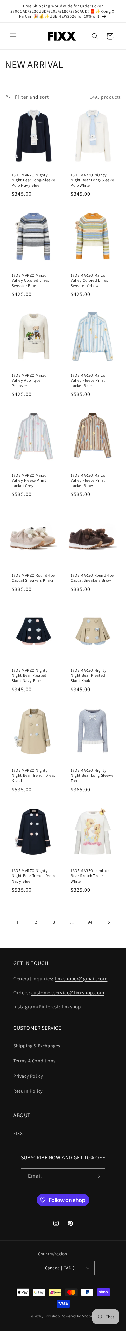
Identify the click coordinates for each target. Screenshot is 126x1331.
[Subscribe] (97, 1176)
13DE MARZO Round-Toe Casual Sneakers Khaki (33, 578)
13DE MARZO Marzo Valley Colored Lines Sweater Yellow (89, 280)
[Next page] (108, 922)
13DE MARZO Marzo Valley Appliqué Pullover (29, 380)
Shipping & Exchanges (36, 1046)
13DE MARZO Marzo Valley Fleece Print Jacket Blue (88, 380)
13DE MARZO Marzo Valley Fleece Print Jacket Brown (88, 480)
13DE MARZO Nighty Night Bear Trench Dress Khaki (33, 775)
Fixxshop (52, 1316)
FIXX (18, 1133)
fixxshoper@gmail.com (81, 978)
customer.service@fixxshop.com (67, 992)
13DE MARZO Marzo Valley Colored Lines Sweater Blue (30, 280)
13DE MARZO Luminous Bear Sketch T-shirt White (91, 875)
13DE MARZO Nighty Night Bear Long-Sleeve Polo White (92, 180)
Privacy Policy (28, 1076)
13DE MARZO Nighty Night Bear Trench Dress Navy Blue (33, 875)
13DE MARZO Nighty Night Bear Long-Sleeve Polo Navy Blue (33, 180)
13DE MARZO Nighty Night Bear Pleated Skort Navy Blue (30, 675)
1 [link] (17, 922)
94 (90, 922)
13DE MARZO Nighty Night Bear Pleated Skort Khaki (89, 675)
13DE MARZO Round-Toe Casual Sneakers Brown (92, 578)
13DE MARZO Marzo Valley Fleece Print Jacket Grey (29, 480)
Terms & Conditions (34, 1061)
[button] (13, 36)
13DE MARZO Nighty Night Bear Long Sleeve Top (92, 775)
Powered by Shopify (78, 1316)
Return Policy (28, 1091)
